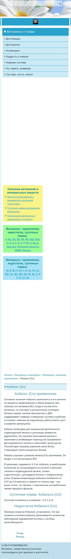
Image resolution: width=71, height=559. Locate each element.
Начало (8, 375)
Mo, (21, 274)
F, (16, 243)
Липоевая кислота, (28, 246)
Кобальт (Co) (16, 386)
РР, (27, 243)
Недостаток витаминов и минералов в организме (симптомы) (20, 200)
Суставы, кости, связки (19, 74)
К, (22, 243)
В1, (10, 239)
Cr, (24, 277)
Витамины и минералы (27, 375)
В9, (27, 239)
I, (23, 270)
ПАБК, (18, 250)
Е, (13, 243)
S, (37, 274)
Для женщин (13, 38)
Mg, (7, 274)
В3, (18, 239)
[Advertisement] (23, 112)
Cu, (12, 274)
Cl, (20, 277)
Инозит (27, 250)
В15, (37, 239)
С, (7, 243)
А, (6, 239)
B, (11, 270)
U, (31, 243)
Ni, (29, 274)
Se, (33, 274)
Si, (33, 270)
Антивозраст (13, 50)
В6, (23, 239)
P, (40, 274)
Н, (19, 243)
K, (26, 270)
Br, (14, 270)
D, (10, 243)
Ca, (30, 270)
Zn (27, 277)
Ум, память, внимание (18, 68)
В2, (14, 239)
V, (17, 270)
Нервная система (16, 62)
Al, (7, 270)
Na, (26, 274)
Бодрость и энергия (17, 56)
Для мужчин (13, 44)
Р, (24, 243)
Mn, (16, 274)
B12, (32, 239)
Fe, (20, 270)
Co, (38, 270)
